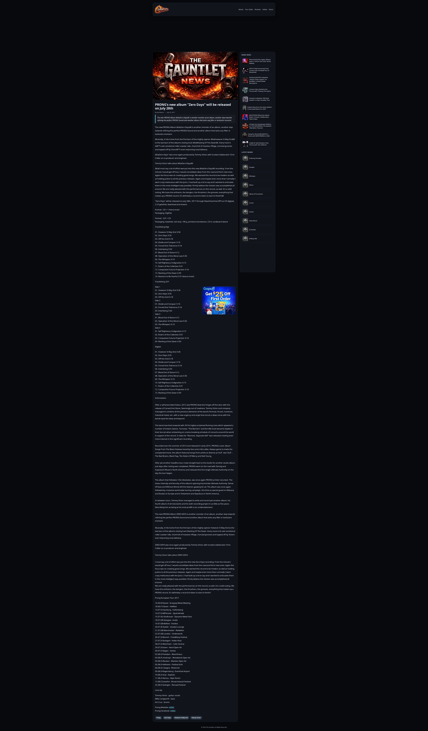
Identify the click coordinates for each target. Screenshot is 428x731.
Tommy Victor (196, 718)
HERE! (171, 707)
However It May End (181, 718)
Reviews (258, 9)
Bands (241, 9)
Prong (158, 718)
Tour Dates (249, 9)
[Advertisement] (214, 34)
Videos (264, 9)
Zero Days (167, 718)
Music (271, 9)
